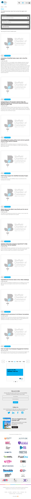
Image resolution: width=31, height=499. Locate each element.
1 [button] (13, 381)
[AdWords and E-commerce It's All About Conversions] (15, 299)
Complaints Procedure (12, 493)
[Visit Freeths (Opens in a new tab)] (23, 452)
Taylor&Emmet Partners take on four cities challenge (15, 279)
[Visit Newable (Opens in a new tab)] (8, 470)
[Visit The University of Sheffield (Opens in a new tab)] (23, 443)
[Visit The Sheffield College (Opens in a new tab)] (8, 447)
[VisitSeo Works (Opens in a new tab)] (8, 457)
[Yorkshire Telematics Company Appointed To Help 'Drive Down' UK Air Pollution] (15, 229)
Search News (4, 15)
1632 (24, 361)
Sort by (3, 24)
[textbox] (16, 22)
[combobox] (15, 22)
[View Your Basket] (23, 3)
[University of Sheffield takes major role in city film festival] (15, 43)
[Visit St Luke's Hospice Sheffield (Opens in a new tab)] (8, 461)
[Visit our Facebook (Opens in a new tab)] (18, 413)
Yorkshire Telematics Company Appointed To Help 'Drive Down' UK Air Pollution (14, 244)
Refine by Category (5, 20)
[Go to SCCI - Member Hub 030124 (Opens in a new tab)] (15, 372)
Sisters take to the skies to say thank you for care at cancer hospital (14, 210)
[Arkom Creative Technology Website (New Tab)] (17, 496)
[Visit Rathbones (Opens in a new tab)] (8, 466)
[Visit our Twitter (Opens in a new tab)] (9, 413)
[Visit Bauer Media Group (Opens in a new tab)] (23, 447)
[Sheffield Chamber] (4, 3)
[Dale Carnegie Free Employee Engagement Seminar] (15, 334)
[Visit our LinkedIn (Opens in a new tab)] (13, 413)
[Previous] (3, 361)
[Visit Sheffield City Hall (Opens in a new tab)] (23, 475)
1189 (9, 361)
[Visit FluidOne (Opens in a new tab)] (23, 457)
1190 (12, 361)
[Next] (28, 361)
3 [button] (17, 381)
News (6, 6)
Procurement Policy (19, 493)
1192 (17, 361)
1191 (15, 361)
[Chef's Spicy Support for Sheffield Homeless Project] (15, 161)
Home (2, 6)
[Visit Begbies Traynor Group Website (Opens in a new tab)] (15, 480)
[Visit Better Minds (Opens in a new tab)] (23, 466)
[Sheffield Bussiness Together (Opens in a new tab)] (26, 480)
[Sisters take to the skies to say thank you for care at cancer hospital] (15, 194)
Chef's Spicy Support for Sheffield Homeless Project (14, 175)
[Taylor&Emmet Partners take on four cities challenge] (15, 265)
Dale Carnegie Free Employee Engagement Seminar (15, 348)
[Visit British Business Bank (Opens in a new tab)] (23, 470)
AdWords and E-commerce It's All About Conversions (15, 314)
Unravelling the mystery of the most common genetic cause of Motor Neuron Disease (15, 140)
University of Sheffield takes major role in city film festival (14, 59)
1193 (20, 361)
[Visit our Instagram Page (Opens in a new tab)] (22, 413)
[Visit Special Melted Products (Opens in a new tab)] (23, 461)
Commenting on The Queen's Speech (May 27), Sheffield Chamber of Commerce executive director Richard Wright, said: (14, 103)
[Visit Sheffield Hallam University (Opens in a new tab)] (8, 443)
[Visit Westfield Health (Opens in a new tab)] (8, 438)
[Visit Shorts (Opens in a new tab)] (8, 452)
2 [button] (15, 381)
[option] (15, 372)
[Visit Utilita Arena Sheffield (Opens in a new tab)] (8, 475)
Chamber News (7, 55)
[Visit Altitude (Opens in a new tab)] (23, 438)
